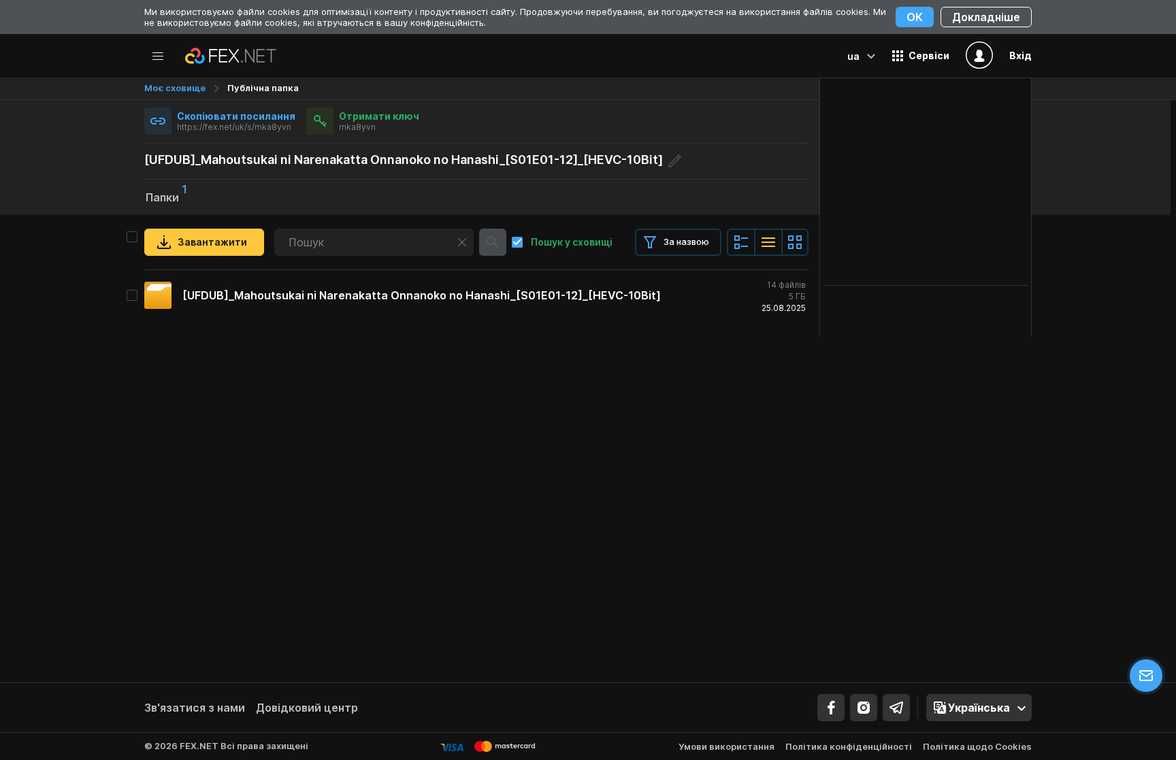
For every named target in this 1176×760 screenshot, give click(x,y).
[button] (920, 56)
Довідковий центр (307, 707)
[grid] (476, 295)
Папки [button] (166, 196)
